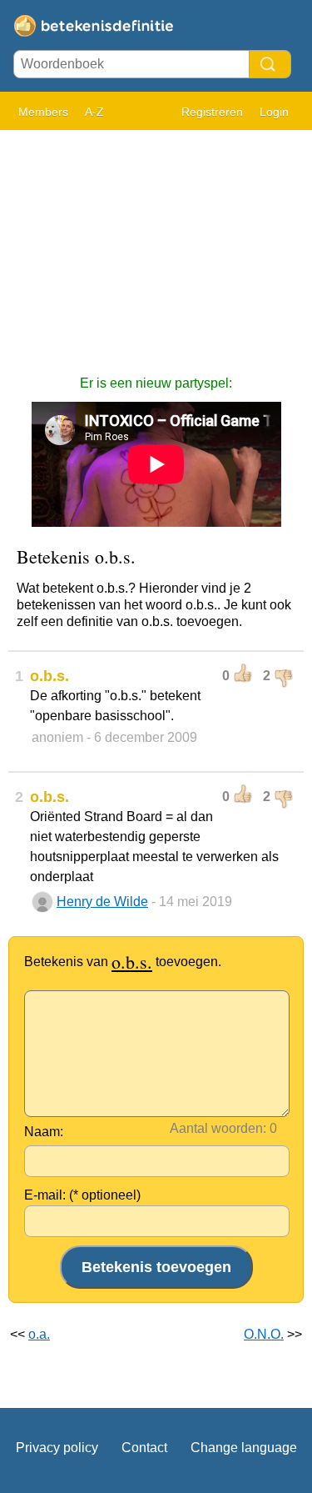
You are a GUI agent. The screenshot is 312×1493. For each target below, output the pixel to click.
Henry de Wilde (102, 901)
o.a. (39, 1334)
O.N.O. (264, 1334)
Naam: (43, 1132)
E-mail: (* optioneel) (82, 1195)
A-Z (94, 111)
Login (274, 111)
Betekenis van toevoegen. (122, 961)
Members (43, 111)
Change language (244, 1447)
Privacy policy (57, 1447)
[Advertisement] (156, 244)
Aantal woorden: (218, 1128)
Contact (144, 1447)
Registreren (212, 111)
